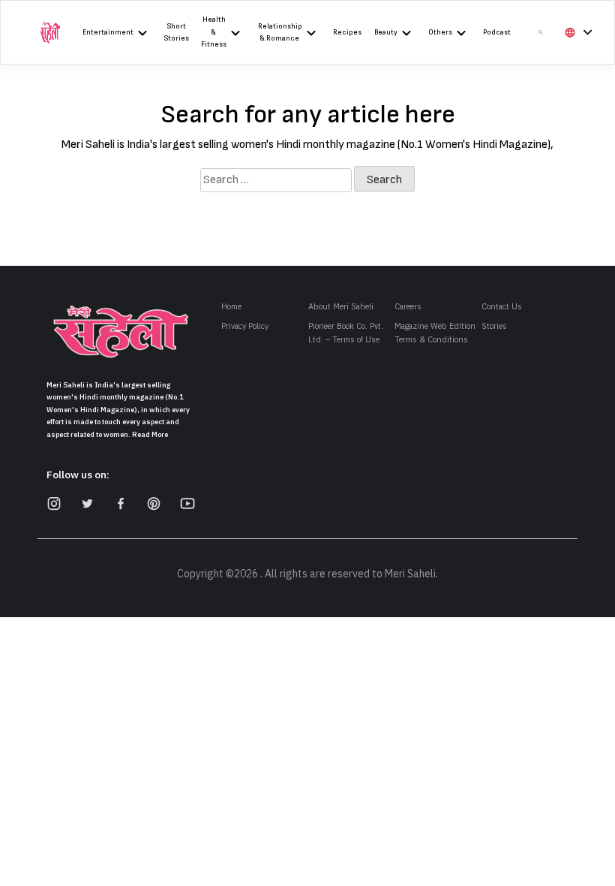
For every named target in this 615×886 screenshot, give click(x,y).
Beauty (386, 32)
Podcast (497, 32)
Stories (494, 326)
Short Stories (176, 32)
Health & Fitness (213, 32)
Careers (408, 306)
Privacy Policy (244, 326)
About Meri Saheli (341, 306)
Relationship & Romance (280, 32)
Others (440, 32)
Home (231, 306)
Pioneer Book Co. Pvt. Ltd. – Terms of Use (345, 333)
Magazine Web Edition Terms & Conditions (435, 333)
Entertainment (108, 32)
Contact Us (502, 306)
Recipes (347, 32)
